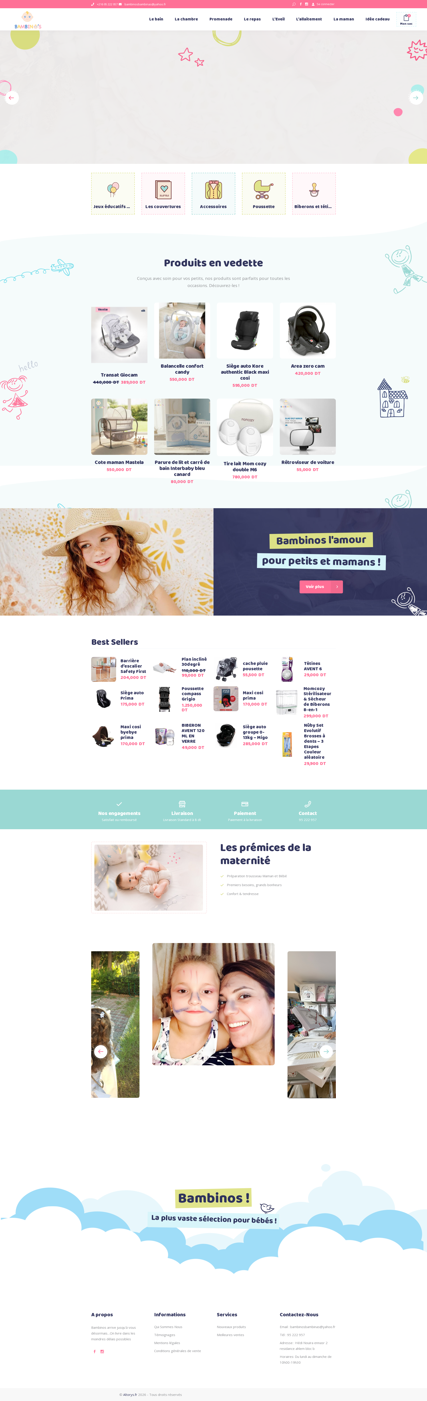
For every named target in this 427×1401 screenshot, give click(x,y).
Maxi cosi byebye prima (131, 732)
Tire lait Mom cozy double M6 (245, 467)
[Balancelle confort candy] (182, 331)
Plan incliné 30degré (194, 662)
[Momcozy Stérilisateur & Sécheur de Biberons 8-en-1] (287, 702)
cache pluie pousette (255, 666)
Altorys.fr (130, 1394)
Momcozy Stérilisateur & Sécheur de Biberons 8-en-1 (317, 699)
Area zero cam (308, 366)
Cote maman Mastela (119, 462)
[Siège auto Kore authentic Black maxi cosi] (245, 331)
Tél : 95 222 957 (292, 1335)
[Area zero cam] (308, 331)
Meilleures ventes (230, 1335)
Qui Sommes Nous (168, 1327)
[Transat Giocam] (119, 335)
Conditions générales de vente (177, 1351)
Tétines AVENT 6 (313, 666)
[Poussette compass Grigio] (164, 699)
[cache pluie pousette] (226, 669)
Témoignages (164, 1335)
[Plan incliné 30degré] (164, 667)
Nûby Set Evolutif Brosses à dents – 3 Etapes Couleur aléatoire (314, 741)
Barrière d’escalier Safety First (133, 666)
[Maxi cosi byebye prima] (103, 735)
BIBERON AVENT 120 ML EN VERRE (193, 733)
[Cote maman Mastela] (119, 427)
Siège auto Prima (132, 695)
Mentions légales (167, 1343)
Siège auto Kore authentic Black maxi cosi (245, 372)
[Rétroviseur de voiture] (308, 427)
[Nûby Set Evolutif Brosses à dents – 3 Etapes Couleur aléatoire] (287, 744)
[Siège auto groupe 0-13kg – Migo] (226, 735)
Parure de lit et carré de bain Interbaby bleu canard (182, 468)
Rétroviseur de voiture (307, 462)
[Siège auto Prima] (103, 698)
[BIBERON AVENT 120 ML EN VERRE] (164, 736)
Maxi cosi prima (253, 695)
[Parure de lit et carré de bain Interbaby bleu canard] (182, 427)
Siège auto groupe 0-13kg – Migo (255, 732)
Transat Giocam (119, 375)
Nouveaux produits (231, 1327)
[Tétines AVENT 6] (287, 669)
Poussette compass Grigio (193, 694)
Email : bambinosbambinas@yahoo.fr (307, 1327)
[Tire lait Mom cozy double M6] (245, 427)
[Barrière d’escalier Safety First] (103, 669)
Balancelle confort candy (182, 369)
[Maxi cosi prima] (226, 698)
